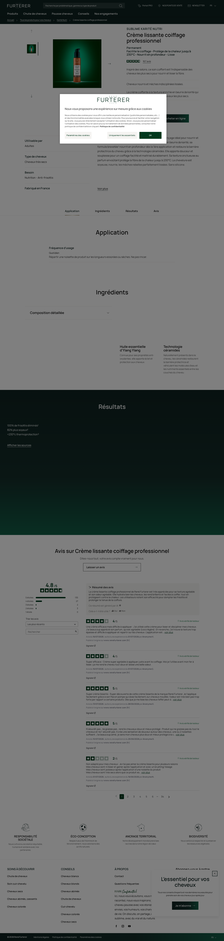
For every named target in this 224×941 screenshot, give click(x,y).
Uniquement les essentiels (122, 135)
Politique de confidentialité (112, 126)
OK (150, 135)
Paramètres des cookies (78, 135)
